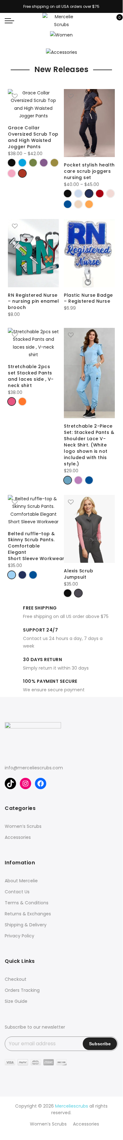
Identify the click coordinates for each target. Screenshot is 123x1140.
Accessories (18, 837)
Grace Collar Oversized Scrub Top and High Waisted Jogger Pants (33, 137)
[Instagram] (25, 783)
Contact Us (17, 892)
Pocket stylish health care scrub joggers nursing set (89, 171)
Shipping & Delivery (26, 925)
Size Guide (16, 1001)
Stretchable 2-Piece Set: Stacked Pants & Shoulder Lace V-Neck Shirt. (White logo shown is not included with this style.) (89, 445)
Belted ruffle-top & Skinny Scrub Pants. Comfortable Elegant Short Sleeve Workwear (36, 546)
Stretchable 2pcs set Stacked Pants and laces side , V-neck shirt (31, 376)
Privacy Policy (19, 936)
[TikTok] (10, 783)
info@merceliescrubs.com (34, 768)
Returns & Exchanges (28, 914)
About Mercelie (21, 881)
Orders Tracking (22, 990)
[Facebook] (40, 783)
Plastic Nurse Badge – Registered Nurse (88, 298)
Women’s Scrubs (23, 826)
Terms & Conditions (26, 903)
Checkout (15, 979)
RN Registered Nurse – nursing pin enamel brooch (33, 301)
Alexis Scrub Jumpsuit (78, 574)
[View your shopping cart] (115, 20)
